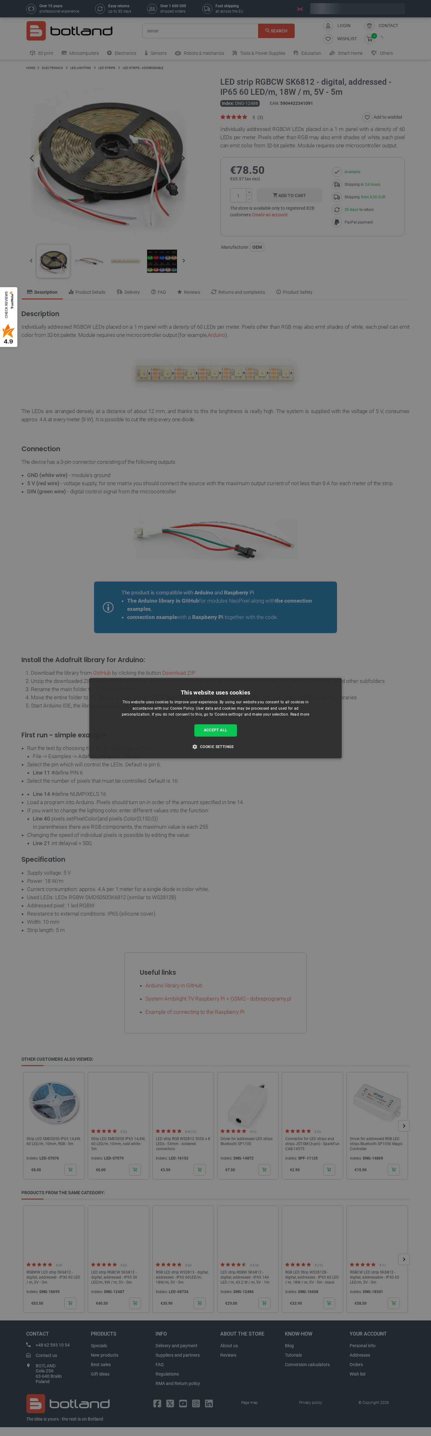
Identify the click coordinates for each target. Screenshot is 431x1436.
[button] (215, 746)
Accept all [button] (215, 730)
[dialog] (215, 718)
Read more (300, 714)
